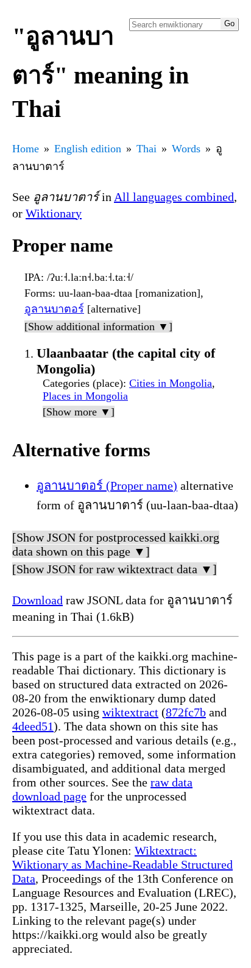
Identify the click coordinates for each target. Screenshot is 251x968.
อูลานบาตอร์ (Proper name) (107, 485)
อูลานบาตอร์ (54, 309)
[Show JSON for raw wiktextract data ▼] (114, 569)
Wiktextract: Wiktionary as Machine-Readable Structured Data (122, 864)
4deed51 (33, 726)
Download (37, 600)
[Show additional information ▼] (98, 326)
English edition (87, 149)
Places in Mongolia (85, 396)
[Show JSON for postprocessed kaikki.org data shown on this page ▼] (115, 544)
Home (25, 149)
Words (186, 149)
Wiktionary (54, 213)
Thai (146, 149)
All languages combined (174, 196)
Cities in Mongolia (170, 383)
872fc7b (186, 712)
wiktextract (130, 712)
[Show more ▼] (79, 412)
